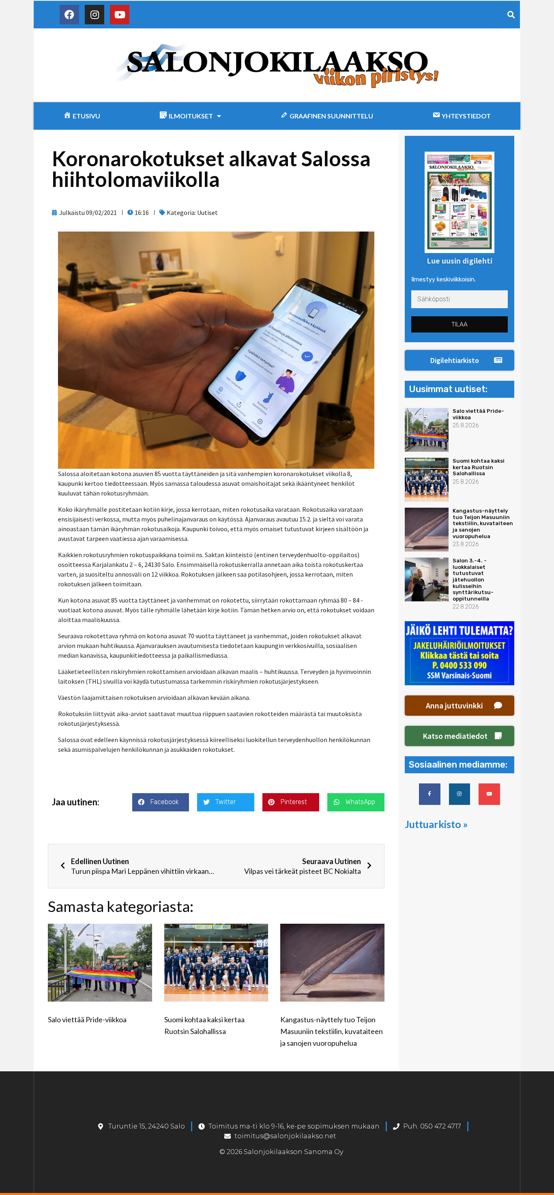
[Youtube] (119, 14)
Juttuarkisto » (436, 824)
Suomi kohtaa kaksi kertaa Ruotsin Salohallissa (479, 467)
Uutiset (207, 212)
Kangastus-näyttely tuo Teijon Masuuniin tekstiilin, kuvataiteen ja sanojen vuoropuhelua (331, 1031)
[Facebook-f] (429, 794)
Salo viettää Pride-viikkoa (87, 1019)
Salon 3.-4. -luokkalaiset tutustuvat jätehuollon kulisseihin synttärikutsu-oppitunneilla (473, 580)
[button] (459, 360)
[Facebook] (69, 14)
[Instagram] (94, 14)
